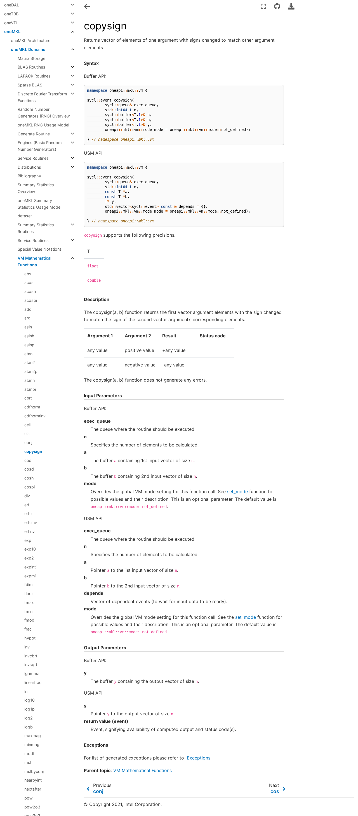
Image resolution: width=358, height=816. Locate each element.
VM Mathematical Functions (34, 261)
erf (26, 504)
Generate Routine (34, 133)
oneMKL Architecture (30, 40)
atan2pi (31, 371)
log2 (28, 718)
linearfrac (32, 682)
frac (28, 629)
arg (27, 318)
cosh (29, 478)
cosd (29, 469)
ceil (27, 424)
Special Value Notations (40, 249)
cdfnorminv (35, 415)
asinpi (29, 344)
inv (27, 647)
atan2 (29, 362)
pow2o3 (32, 807)
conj (28, 442)
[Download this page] (291, 6)
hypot (30, 638)
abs (27, 273)
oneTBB (11, 13)
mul (27, 762)
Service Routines (33, 158)
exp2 (29, 558)
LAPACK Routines (34, 76)
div (27, 495)
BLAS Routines (31, 67)
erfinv (29, 531)
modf (29, 753)
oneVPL (11, 22)
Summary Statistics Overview (36, 188)
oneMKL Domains (28, 49)
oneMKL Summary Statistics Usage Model (39, 204)
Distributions (29, 167)
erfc (28, 513)
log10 (29, 700)
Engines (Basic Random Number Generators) (40, 146)
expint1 (31, 567)
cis (27, 433)
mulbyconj (34, 771)
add (28, 309)
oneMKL (12, 31)
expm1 (30, 575)
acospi (30, 300)
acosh (30, 291)
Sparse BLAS (30, 85)
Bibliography (29, 176)
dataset (25, 215)
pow (28, 798)
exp (27, 540)
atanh (29, 380)
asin (28, 326)
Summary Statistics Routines (36, 228)
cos (27, 460)
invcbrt (30, 655)
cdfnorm (32, 407)
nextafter (32, 789)
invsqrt (30, 664)
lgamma (31, 673)
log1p (29, 709)
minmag (31, 744)
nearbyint (33, 780)
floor (28, 593)
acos (29, 282)
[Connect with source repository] (277, 6)
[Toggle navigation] (87, 6)
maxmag (32, 735)
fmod (29, 620)
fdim (28, 584)
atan (28, 353)
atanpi (30, 389)
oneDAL (11, 5)
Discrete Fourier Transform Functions (42, 97)
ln (25, 691)
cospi (29, 487)
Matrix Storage (31, 58)
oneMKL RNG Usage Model (43, 125)
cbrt (28, 398)
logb (28, 727)
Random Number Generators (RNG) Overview (44, 112)
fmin (28, 611)
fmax (29, 602)
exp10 (30, 549)
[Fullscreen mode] (263, 6)
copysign (33, 451)
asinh (29, 335)
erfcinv (30, 522)
